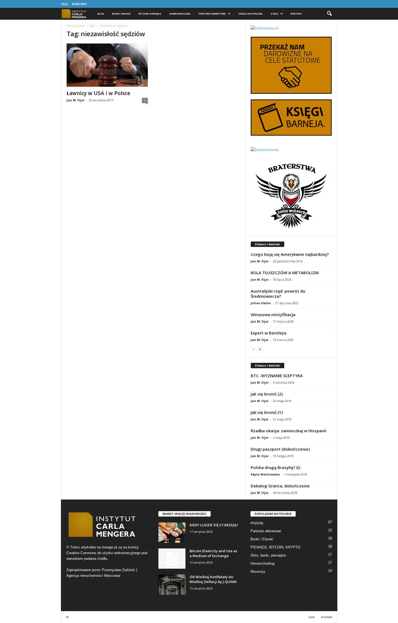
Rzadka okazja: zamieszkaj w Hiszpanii (288, 430)
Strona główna (76, 26)
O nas (274, 13)
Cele (64, 4)
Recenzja (257, 572)
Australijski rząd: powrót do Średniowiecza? (278, 293)
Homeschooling (262, 563)
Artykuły (256, 523)
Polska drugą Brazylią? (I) (275, 467)
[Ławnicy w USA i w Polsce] (107, 65)
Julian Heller (261, 303)
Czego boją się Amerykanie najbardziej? (290, 254)
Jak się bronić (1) (267, 412)
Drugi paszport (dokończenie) (280, 449)
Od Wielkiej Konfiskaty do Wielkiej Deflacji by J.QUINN (213, 579)
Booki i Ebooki (121, 13)
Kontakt (79, 4)
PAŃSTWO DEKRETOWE (212, 13)
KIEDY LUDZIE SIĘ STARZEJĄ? (214, 524)
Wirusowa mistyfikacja (273, 314)
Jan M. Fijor (75, 100)
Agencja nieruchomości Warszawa (93, 576)
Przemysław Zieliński (118, 570)
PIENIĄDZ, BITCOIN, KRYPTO (275, 547)
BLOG (100, 13)
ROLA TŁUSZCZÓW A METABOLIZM (285, 272)
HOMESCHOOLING (179, 13)
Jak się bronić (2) (267, 394)
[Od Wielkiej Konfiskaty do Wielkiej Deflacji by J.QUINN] (171, 584)
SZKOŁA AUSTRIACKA (250, 13)
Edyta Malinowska (265, 474)
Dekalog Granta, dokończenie (280, 485)
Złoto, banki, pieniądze (268, 555)
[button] (329, 14)
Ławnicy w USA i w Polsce (98, 93)
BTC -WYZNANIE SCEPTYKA (277, 375)
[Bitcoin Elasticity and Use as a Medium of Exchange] (171, 558)
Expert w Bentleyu (268, 333)
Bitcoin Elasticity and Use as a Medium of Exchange (213, 553)
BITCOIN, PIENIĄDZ (150, 13)
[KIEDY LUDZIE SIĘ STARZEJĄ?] (171, 532)
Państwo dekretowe (265, 531)
